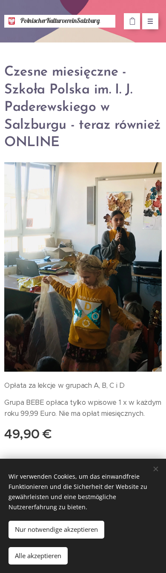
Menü (150, 21)
